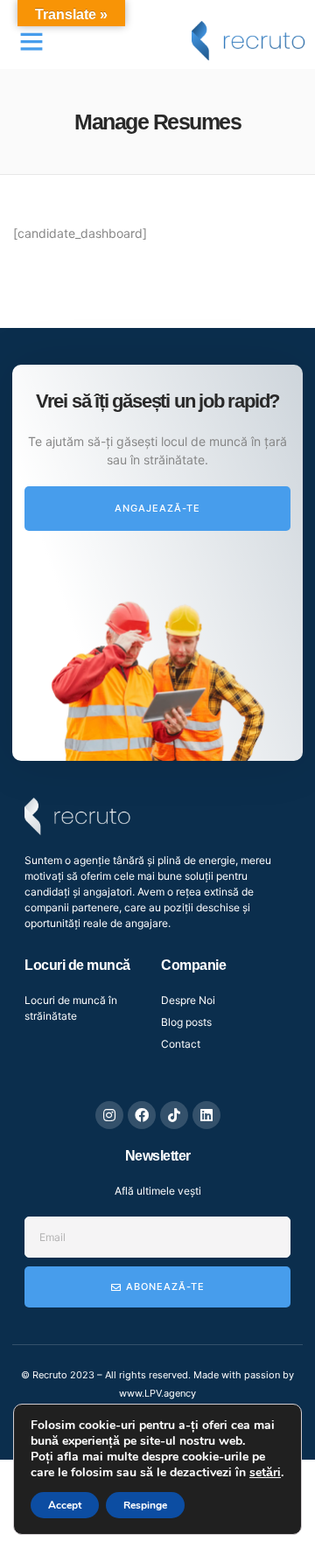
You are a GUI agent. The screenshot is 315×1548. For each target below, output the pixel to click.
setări (265, 1473)
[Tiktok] (174, 1115)
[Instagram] (109, 1115)
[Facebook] (142, 1115)
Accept (64, 1505)
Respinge (145, 1505)
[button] (31, 41)
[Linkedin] (206, 1115)
